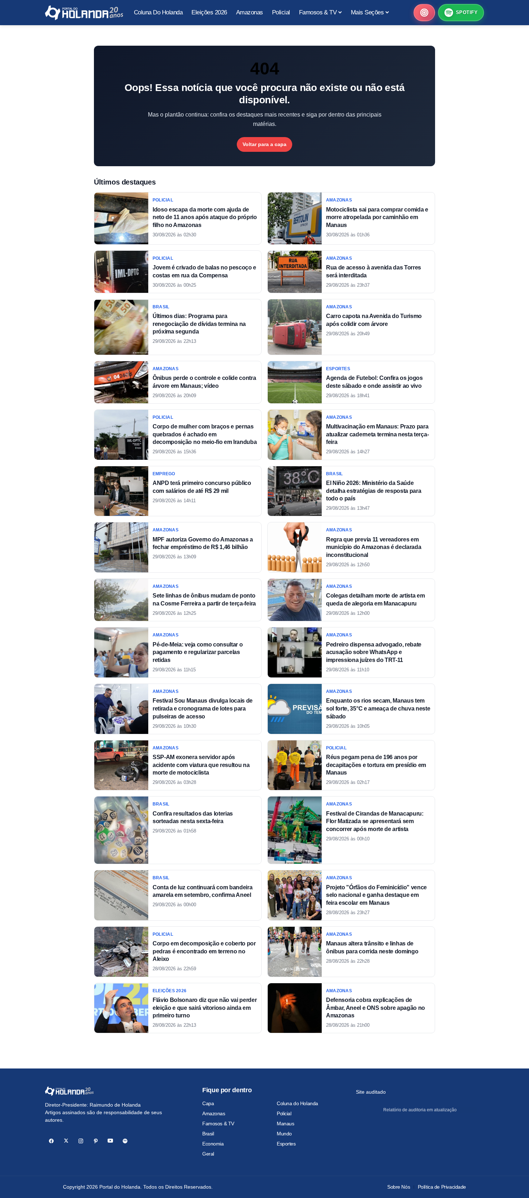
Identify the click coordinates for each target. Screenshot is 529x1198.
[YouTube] (110, 1141)
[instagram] (80, 1141)
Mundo (284, 1133)
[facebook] (51, 1141)
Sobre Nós (398, 1187)
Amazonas (213, 1113)
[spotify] (125, 1141)
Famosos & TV (218, 1123)
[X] (66, 1141)
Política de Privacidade (442, 1187)
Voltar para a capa (264, 144)
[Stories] (424, 12)
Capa (208, 1103)
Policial (284, 1113)
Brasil (208, 1133)
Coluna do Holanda (297, 1103)
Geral (208, 1154)
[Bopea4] (84, 12)
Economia (213, 1144)
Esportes (286, 1144)
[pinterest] (95, 1141)
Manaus (285, 1123)
